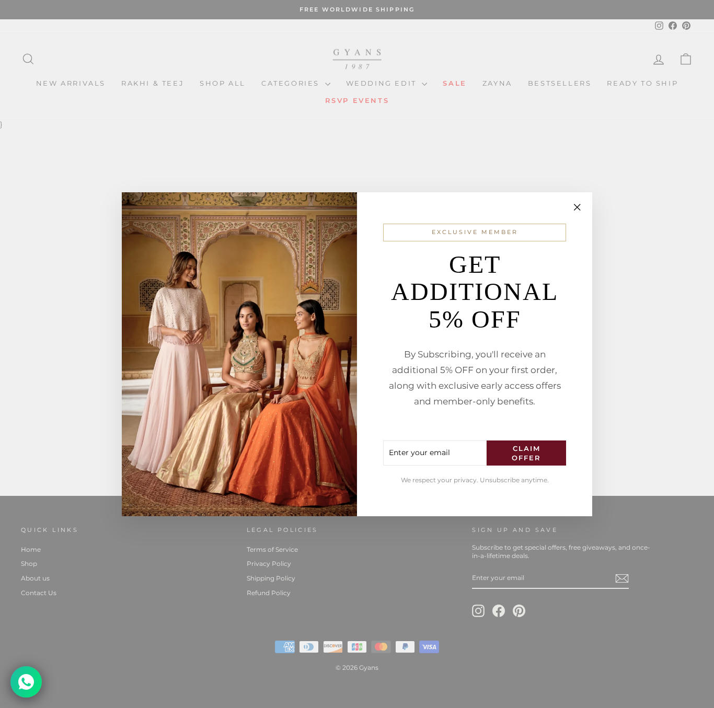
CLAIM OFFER (526, 452)
